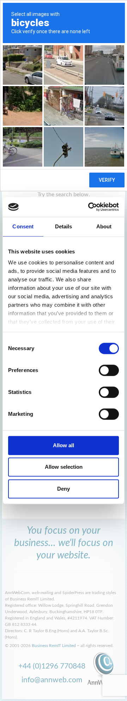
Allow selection (64, 467)
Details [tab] (63, 226)
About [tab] (104, 226)
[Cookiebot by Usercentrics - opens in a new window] (89, 206)
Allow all (63, 445)
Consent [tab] (23, 226)
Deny (63, 489)
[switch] (109, 370)
